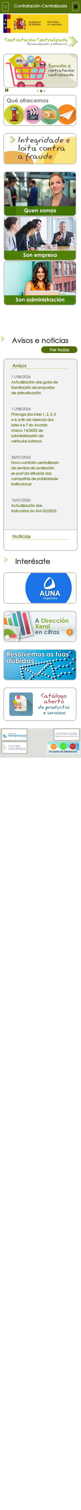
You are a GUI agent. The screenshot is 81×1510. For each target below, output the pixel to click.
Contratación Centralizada (40, 5)
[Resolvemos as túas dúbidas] (39, 664)
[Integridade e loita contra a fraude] (39, 148)
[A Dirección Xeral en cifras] (39, 626)
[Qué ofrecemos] (39, 110)
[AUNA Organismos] (39, 587)
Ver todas (59, 349)
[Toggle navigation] (5, 6)
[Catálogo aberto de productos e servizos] (39, 704)
